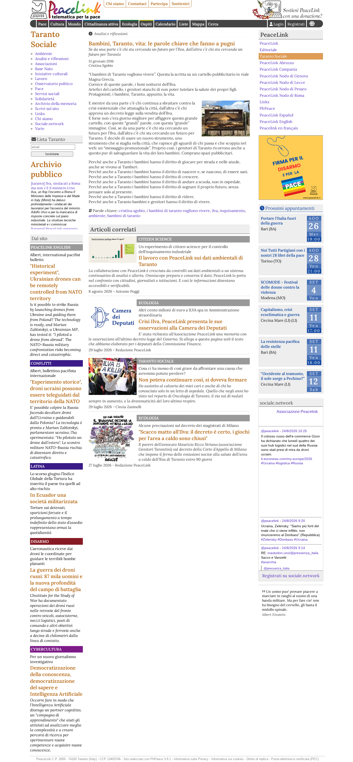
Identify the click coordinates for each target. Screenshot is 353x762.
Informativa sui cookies (227, 759)
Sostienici (180, 3)
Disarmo (40, 541)
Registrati (296, 24)
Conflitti (41, 363)
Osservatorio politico (54, 83)
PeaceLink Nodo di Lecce (282, 82)
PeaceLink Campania (278, 69)
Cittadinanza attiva (101, 24)
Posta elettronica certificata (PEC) (295, 759)
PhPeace (267, 108)
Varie (39, 128)
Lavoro (41, 78)
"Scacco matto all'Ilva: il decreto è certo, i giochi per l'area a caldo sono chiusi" (194, 435)
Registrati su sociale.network (290, 575)
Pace (42, 24)
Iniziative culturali (51, 73)
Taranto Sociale (45, 39)
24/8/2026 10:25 (294, 431)
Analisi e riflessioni (52, 58)
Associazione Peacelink (297, 412)
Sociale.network (49, 123)
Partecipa (159, 3)
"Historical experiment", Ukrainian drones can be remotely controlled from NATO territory (56, 282)
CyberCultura (46, 649)
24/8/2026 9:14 (293, 548)
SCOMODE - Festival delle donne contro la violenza (280, 287)
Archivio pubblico (46, 169)
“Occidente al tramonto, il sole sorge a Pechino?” (282, 376)
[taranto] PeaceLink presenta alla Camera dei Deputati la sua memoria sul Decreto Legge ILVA (56, 190)
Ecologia (129, 24)
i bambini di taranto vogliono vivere (178, 210)
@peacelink (270, 431)
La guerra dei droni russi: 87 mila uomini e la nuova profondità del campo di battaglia (56, 580)
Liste (183, 24)
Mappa (198, 24)
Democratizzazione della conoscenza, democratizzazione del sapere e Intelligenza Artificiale (56, 681)
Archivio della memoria (55, 103)
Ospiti (146, 24)
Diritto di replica (257, 759)
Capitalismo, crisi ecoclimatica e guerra (280, 312)
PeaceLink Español (276, 114)
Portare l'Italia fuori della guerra (278, 221)
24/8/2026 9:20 (293, 521)
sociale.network (276, 403)
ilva (215, 210)
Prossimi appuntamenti (289, 208)
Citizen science (155, 239)
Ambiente (43, 53)
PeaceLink (274, 34)
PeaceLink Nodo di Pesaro (283, 88)
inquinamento (232, 210)
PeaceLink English (51, 247)
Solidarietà (44, 98)
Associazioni (46, 63)
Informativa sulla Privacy (191, 759)
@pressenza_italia (276, 568)
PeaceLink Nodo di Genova (284, 75)
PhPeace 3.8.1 (160, 759)
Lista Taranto (51, 139)
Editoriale (268, 49)
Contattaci (137, 3)
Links (40, 113)
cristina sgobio (132, 210)
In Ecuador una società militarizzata (54, 498)
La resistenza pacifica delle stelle (280, 344)
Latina (37, 466)
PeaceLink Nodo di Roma (282, 95)
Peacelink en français (279, 128)
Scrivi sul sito (47, 108)
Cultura (57, 24)
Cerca (213, 24)
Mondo (74, 24)
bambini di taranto (123, 215)
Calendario (165, 24)
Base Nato (44, 68)
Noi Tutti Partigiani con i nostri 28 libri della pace (283, 253)
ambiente (97, 215)
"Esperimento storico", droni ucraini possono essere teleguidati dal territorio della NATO (56, 392)
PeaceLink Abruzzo (277, 62)
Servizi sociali (47, 93)
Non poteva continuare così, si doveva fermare (193, 379)
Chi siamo (115, 3)
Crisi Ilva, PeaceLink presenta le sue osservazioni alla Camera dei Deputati (183, 324)
